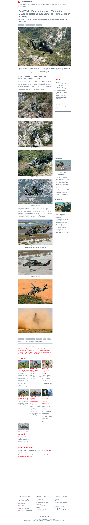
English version (22, 6)
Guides (52, 4)
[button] (64, 2)
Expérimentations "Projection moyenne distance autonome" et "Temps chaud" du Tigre (34, 352)
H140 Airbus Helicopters (62, 182)
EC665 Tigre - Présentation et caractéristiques (23, 370)
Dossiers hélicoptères (43, 4)
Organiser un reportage (61, 500)
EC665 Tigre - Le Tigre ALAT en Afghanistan (46, 371)
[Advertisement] (63, 133)
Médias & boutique (42, 505)
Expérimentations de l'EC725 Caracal (32, 354)
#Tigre (44, 338)
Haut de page (45, 516)
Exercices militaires (30, 25)
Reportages (26, 4)
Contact (21, 512)
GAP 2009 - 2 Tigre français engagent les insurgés (23, 433)
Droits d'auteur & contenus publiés (58, 520)
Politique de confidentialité (46, 520)
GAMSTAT (39, 25)
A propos (21, 505)
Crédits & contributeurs (25, 510)
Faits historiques (41, 509)
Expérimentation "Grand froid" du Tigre (36, 349)
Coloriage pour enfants (62, 232)
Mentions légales (27, 520)
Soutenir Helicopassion (61, 502)
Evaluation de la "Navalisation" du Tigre (28, 350)
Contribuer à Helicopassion (25, 456)
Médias (57, 4)
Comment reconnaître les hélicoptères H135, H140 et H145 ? (63, 186)
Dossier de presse (24, 508)
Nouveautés (63, 4)
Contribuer (57, 499)
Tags (38, 507)
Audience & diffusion (24, 507)
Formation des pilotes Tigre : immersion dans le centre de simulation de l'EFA (47, 400)
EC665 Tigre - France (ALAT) (34, 370)
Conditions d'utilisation (35, 520)
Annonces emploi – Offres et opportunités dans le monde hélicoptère (63, 215)
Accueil (20, 4)
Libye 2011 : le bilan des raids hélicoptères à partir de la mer (35, 399)
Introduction (21, 349)
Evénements (33, 4)
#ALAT (49, 338)
